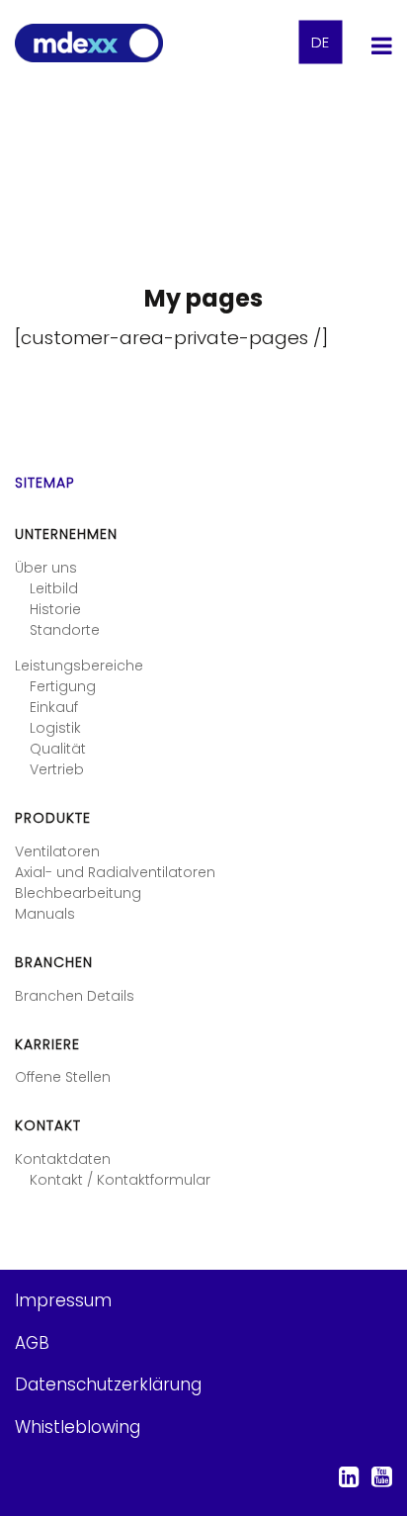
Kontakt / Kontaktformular (120, 1180)
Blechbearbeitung (78, 893)
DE (320, 42)
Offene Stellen (63, 1077)
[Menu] (381, 45)
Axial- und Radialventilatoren (115, 872)
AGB (32, 1343)
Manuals (45, 914)
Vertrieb (57, 769)
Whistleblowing (77, 1427)
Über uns (46, 568)
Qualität (58, 748)
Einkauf (54, 707)
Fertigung (63, 686)
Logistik (55, 728)
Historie (55, 609)
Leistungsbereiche (79, 665)
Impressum (63, 1300)
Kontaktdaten (63, 1159)
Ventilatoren (57, 851)
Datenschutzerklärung (108, 1384)
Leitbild (54, 588)
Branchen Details (74, 996)
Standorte (65, 630)
